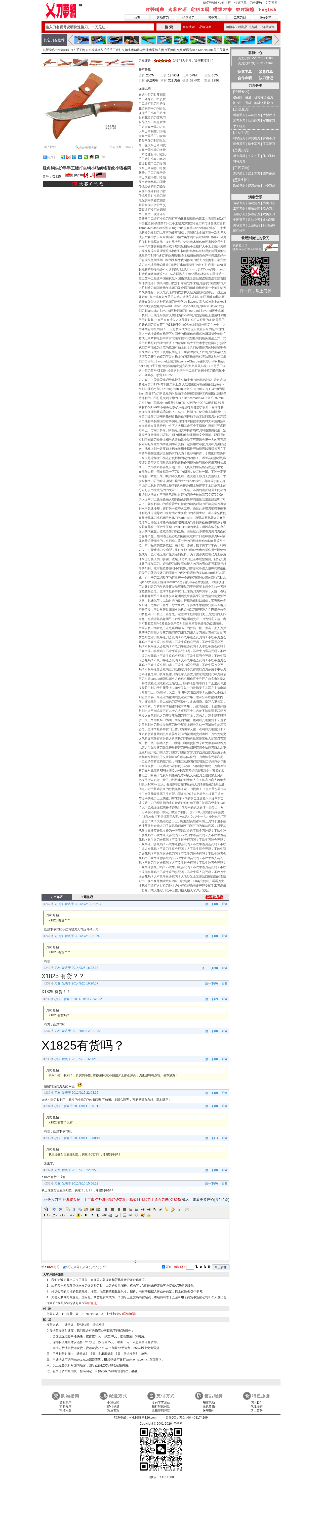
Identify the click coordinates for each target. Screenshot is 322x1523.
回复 (223, 904)
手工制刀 (82, 50)
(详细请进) (90, 1303)
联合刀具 (269, 208)
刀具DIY (256, 1402)
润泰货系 (255, 197)
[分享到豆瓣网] (97, 157)
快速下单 (240, 3)
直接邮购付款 (161, 1410)
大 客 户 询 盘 (91, 184)
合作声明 (245, 78)
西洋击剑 (269, 173)
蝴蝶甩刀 (239, 144)
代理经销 (257, 1406)
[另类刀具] (241, 150)
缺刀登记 (266, 78)
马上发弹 (221, 1267)
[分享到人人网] (80, 157)
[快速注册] (224, 3)
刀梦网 (65, 10)
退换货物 (209, 1406)
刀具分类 (255, 85)
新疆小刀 (239, 214)
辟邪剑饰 (254, 185)
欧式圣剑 (239, 185)
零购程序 (65, 1406)
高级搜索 (189, 27)
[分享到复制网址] (103, 157)
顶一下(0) (211, 904)
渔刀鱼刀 (239, 120)
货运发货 (113, 1410)
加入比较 (50, 147)
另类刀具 (214, 17)
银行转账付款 (161, 1406)
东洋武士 (239, 173)
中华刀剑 (269, 185)
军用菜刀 (269, 120)
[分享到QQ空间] (63, 157)
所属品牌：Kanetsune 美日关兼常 (206, 50)
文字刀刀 (271, 3)
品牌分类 (205, 27)
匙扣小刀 (254, 219)
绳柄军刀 (239, 115)
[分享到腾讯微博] (74, 157)
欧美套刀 (269, 214)
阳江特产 (239, 231)
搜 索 (169, 27)
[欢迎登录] (210, 3)
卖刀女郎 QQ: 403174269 (255, 63)
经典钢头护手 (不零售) (247, 249)
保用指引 (209, 1410)
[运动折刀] (241, 132)
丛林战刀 (254, 115)
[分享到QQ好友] (92, 157)
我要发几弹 (214, 897)
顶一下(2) (211, 999)
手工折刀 (269, 144)
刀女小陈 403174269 (193, 1417)
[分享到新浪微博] (68, 157)
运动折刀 (188, 17)
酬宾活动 (209, 1402)
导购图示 (65, 1402)
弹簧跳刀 (254, 138)
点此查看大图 (88, 148)
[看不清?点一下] (203, 1266)
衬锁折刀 (239, 138)
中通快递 (113, 1402)
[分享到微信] (86, 157)
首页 (137, 17)
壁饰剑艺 (265, 17)
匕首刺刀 (254, 120)
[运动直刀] (241, 109)
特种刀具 (239, 161)
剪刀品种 (269, 225)
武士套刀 (254, 173)
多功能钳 (269, 219)
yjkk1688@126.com (142, 1417)
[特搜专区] (241, 92)
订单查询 (268, 27)
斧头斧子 (254, 156)
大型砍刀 (269, 115)
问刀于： (53, 157)
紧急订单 (266, 72)
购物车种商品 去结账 (242, 27)
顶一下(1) (211, 1138)
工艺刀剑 (240, 17)
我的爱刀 (239, 245)
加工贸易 (257, 1410)
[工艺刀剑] (241, 168)
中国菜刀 (239, 219)
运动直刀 (163, 17)
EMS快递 (113, 1406)
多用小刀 (254, 214)
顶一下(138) (210, 968)
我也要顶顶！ (203, 60)
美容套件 (239, 225)
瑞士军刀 (254, 144)
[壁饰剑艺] (241, 180)
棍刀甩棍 (239, 156)
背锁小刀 (269, 138)
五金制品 (254, 225)
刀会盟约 (256, 3)
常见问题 (65, 1410)
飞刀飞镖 (269, 156)
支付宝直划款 (161, 1402)
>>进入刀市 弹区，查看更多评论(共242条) (136, 1200)
